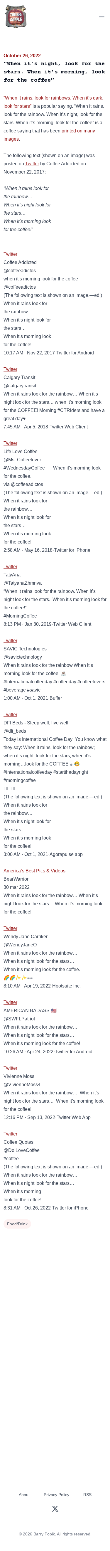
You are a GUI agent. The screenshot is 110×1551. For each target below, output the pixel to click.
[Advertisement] (55, 1288)
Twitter (32, 163)
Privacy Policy (56, 1494)
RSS (87, 1494)
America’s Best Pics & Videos (34, 870)
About (24, 1494)
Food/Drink (17, 1224)
